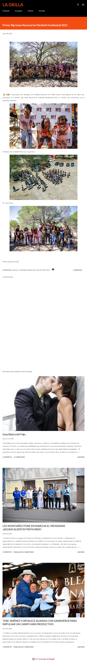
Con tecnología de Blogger (45, 659)
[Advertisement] (43, 349)
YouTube (42, 11)
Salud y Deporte (43, 270)
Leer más (80, 457)
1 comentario (19, 457)
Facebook (6, 11)
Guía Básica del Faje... (15, 434)
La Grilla (13, 4)
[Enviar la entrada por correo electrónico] (53, 270)
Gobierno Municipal (27, 270)
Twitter (30, 11)
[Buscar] (78, 4)
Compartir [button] (77, 270)
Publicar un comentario (23, 552)
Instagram (18, 11)
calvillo (15, 270)
